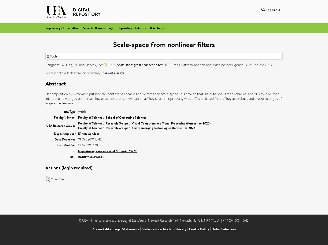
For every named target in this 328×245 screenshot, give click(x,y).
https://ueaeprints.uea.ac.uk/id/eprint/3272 (107, 151)
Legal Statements (126, 229)
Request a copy (112, 73)
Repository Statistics (131, 28)
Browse (100, 28)
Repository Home (57, 28)
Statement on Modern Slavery (164, 229)
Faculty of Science (90, 117)
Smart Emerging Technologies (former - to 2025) (164, 128)
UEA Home (156, 28)
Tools (53, 56)
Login (111, 28)
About (76, 28)
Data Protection (224, 229)
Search (88, 28)
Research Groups (117, 123)
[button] (48, 179)
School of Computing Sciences (126, 117)
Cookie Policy (199, 229)
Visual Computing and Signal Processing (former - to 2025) (171, 123)
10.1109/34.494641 (91, 157)
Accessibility (101, 229)
